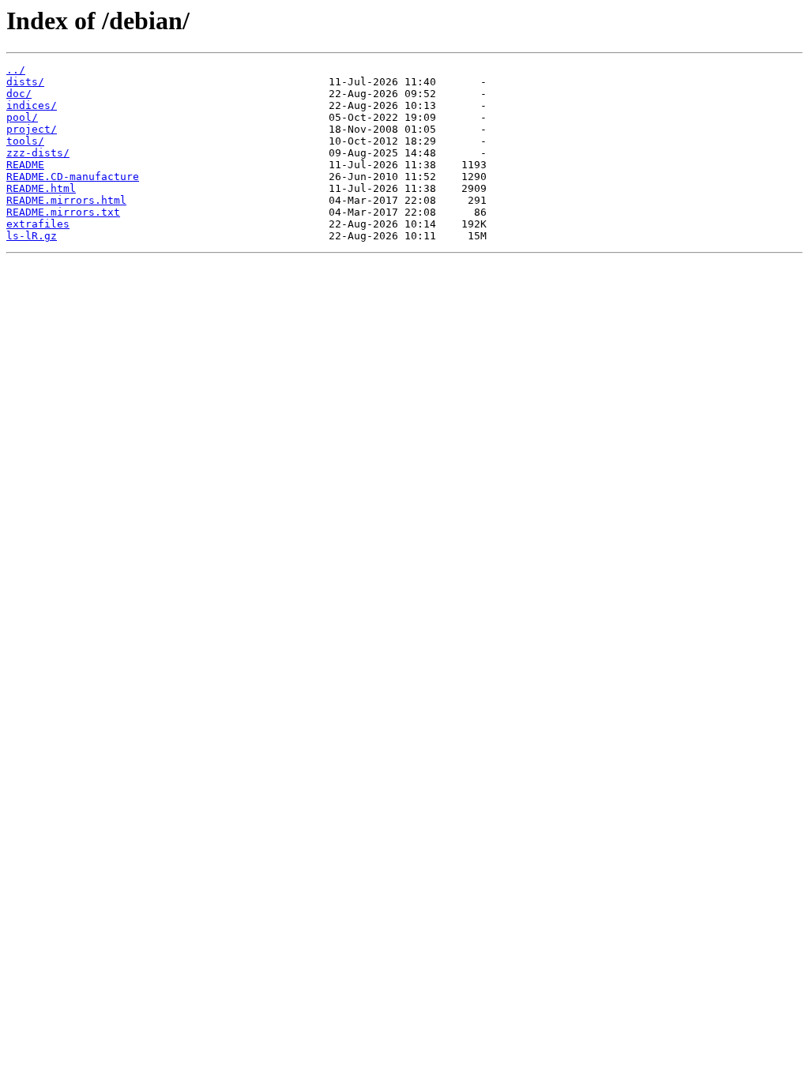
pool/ (22, 117)
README (25, 165)
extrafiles (38, 224)
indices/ (31, 105)
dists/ (25, 82)
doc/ (19, 94)
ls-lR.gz (31, 236)
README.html (41, 188)
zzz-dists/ (38, 153)
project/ (31, 129)
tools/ (25, 141)
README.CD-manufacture (72, 176)
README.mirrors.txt (63, 212)
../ (15, 70)
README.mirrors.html (66, 200)
